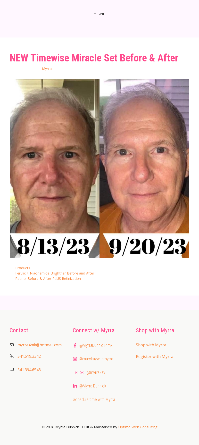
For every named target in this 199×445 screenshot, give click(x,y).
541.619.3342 (29, 356)
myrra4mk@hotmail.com (39, 345)
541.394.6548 (29, 369)
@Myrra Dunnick (92, 385)
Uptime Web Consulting (138, 426)
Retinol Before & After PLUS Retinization (48, 278)
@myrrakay (96, 372)
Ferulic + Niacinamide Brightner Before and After (54, 273)
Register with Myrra (155, 356)
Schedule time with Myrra (94, 399)
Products (22, 268)
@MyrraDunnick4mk (96, 345)
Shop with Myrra (151, 345)
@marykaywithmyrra (96, 358)
